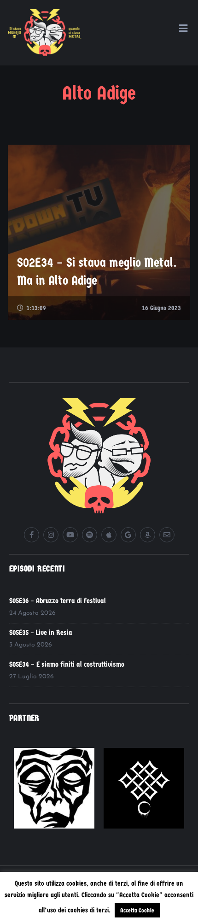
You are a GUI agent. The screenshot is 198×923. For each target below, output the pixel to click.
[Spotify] (89, 534)
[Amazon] (147, 534)
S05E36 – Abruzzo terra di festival (57, 600)
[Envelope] (167, 534)
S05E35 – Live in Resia (40, 632)
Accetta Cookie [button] (137, 910)
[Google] (128, 534)
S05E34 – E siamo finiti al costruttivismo (66, 664)
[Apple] (108, 534)
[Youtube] (70, 534)
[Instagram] (50, 534)
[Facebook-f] (31, 534)
